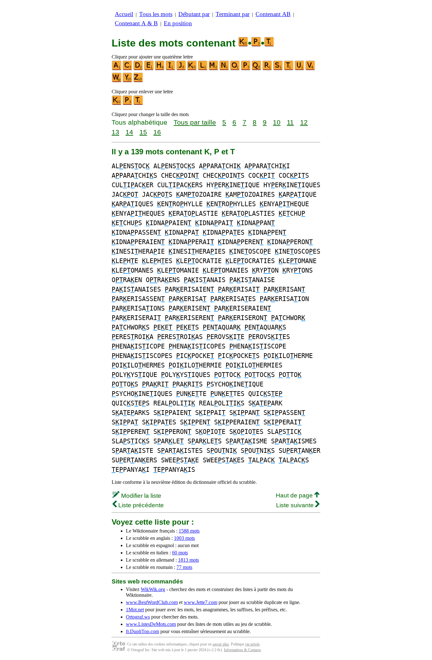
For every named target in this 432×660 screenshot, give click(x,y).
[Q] (256, 68)
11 (290, 122)
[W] (117, 80)
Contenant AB (273, 14)
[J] (181, 68)
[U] (299, 68)
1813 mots (188, 560)
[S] (278, 68)
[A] (117, 68)
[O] (235, 68)
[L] (203, 68)
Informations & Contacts (242, 650)
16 (157, 132)
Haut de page (295, 495)
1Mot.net (135, 609)
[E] (149, 68)
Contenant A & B (136, 23)
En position (178, 23)
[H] (160, 68)
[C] (127, 68)
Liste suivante (295, 505)
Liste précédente (140, 505)
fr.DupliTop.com (142, 631)
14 (129, 132)
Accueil (124, 14)
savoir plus (221, 644)
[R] (267, 68)
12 (304, 122)
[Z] (138, 80)
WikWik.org (153, 589)
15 (143, 132)
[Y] (127, 80)
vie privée (252, 644)
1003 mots (184, 538)
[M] (213, 68)
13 (115, 132)
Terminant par (233, 14)
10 (277, 122)
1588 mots (189, 531)
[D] (138, 68)
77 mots (184, 567)
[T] (289, 68)
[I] (170, 68)
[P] (246, 68)
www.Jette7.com (200, 602)
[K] (192, 68)
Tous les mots (155, 14)
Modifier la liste (140, 495)
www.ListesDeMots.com (151, 624)
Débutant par (194, 14)
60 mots (180, 552)
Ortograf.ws (138, 617)
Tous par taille (195, 122)
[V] (310, 68)
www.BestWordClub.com (152, 602)
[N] (224, 68)
